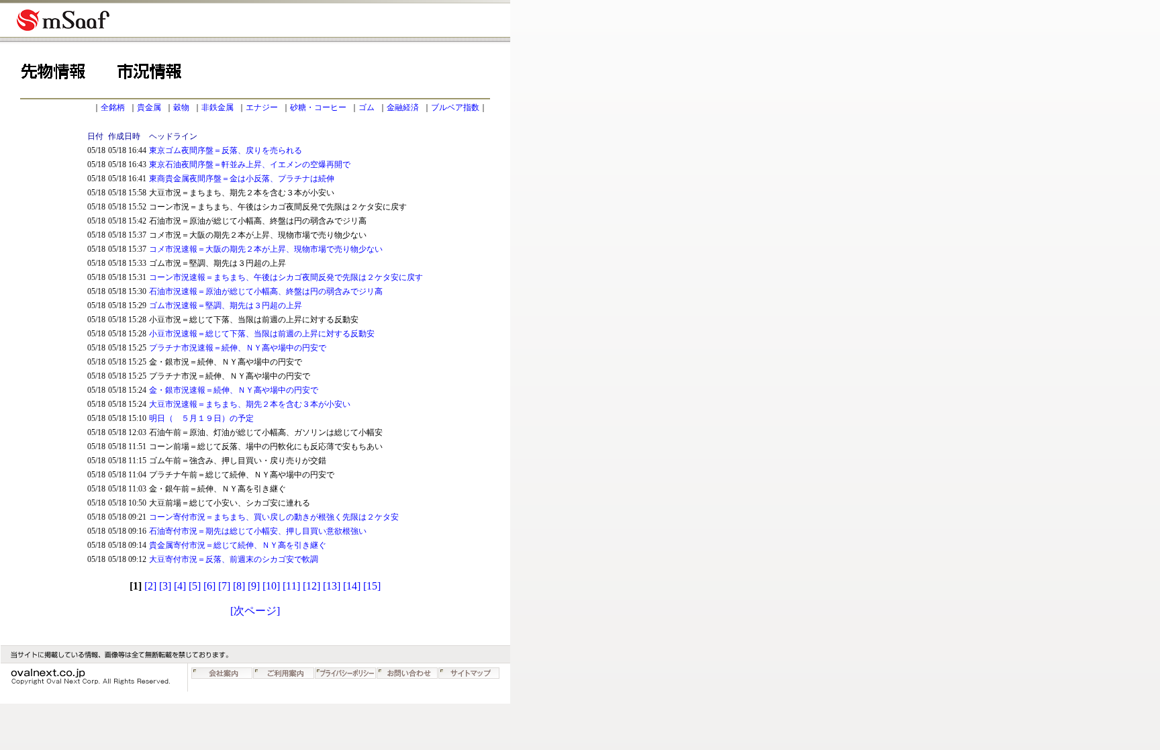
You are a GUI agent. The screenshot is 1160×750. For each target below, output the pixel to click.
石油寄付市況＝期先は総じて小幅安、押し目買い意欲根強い (258, 531)
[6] (209, 586)
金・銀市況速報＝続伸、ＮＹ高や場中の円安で (233, 390)
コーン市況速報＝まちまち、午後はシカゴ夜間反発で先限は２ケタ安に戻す (286, 277)
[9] (254, 586)
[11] (291, 586)
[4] (180, 586)
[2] (150, 586)
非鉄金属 (217, 107)
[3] (165, 586)
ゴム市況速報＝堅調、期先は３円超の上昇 (225, 305)
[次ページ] (255, 610)
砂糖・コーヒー (318, 107)
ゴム (366, 107)
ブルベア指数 (455, 107)
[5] (195, 586)
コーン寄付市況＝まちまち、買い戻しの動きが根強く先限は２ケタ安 (274, 517)
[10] (271, 586)
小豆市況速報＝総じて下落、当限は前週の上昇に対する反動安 (262, 333)
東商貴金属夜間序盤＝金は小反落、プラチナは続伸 (241, 178)
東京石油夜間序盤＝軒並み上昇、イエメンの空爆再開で (249, 164)
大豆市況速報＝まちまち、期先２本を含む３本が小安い (249, 404)
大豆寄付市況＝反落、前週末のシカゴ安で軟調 (233, 559)
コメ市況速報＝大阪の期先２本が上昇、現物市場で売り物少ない (266, 249)
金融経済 (403, 107)
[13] (331, 586)
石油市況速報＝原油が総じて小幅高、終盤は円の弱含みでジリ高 (266, 291)
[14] (351, 586)
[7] (224, 586)
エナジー (262, 107)
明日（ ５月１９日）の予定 (201, 418)
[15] (372, 586)
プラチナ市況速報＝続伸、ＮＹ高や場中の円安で (237, 348)
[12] (311, 586)
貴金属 (149, 107)
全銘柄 (113, 107)
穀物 (181, 107)
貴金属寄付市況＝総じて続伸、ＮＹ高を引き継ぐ (237, 545)
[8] (239, 586)
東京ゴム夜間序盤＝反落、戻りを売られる (225, 150)
